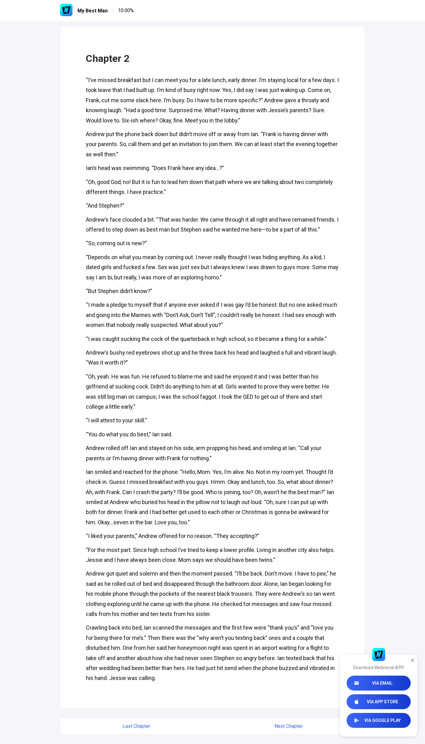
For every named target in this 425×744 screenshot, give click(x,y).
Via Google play (382, 720)
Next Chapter (288, 726)
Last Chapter (136, 726)
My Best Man (92, 11)
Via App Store (382, 701)
